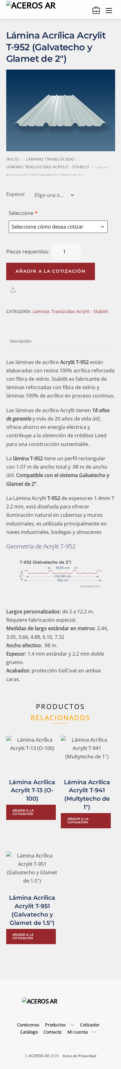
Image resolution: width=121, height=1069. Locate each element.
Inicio (12, 159)
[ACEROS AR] (39, 1001)
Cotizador (90, 1025)
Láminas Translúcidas (50, 159)
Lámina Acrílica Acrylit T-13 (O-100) (32, 790)
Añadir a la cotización (50, 271)
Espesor (15, 194)
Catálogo (29, 1032)
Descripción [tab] (20, 341)
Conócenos (28, 1025)
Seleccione (23, 213)
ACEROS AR (39, 1055)
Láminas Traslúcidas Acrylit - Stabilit (48, 167)
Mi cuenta (77, 1032)
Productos (55, 1025)
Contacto (52, 1032)
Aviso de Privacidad (79, 1055)
